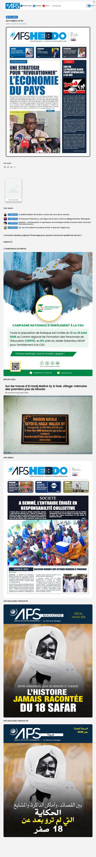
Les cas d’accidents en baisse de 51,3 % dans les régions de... (44, 227)
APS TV (47, 6)
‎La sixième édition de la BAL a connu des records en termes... (44, 214)
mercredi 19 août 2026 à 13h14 (17, 393)
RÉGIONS (38, 6)
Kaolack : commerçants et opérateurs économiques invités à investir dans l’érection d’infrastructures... (54, 223)
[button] (94, 2)
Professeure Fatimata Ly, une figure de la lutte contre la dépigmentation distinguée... (54, 219)
